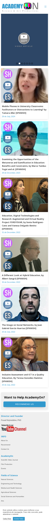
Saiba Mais (7, 519)
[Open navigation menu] (45, 7)
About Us (4, 440)
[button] (17, 63)
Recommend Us (24, 404)
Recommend (5, 445)
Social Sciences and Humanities (12, 496)
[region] (24, 40)
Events (3, 468)
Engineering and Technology (11, 484)
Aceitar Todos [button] (18, 519)
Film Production (6, 464)
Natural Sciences (7, 479)
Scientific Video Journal (9, 460)
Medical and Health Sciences (11, 488)
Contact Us (5, 449)
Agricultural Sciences (8, 492)
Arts (2, 501)
